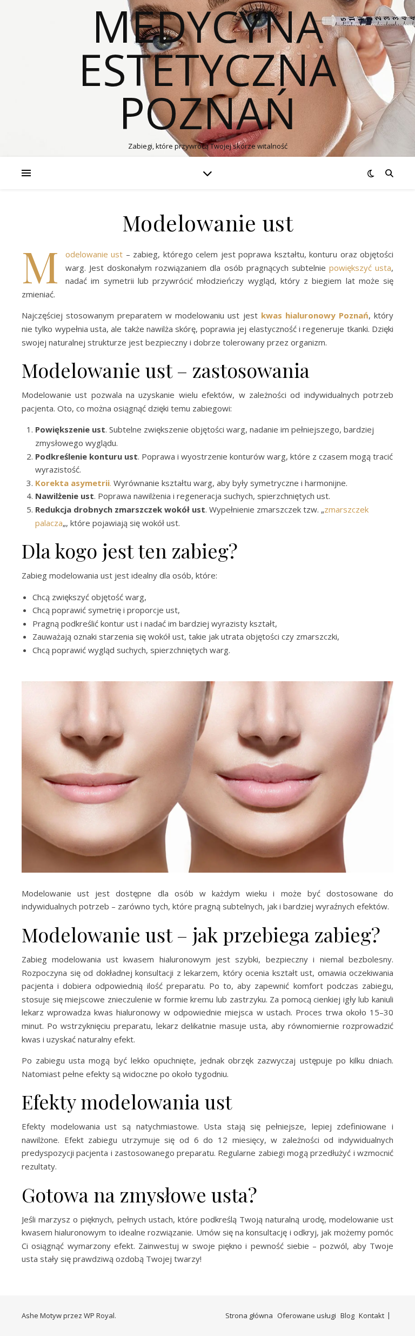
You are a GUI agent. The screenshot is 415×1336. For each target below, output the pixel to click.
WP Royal (99, 1315)
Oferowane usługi (306, 1315)
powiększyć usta (360, 267)
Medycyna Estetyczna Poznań (207, 69)
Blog (347, 1315)
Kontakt (371, 1315)
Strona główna (249, 1315)
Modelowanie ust (95, 254)
